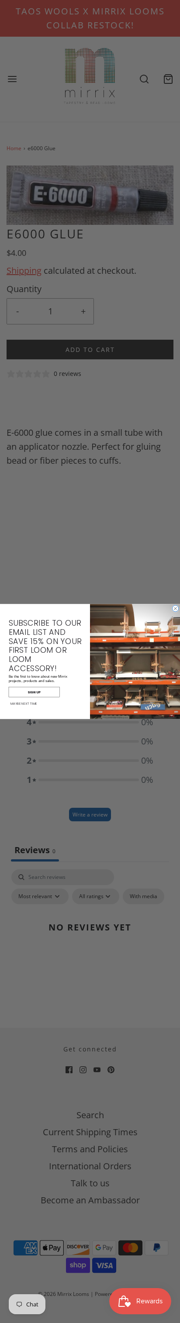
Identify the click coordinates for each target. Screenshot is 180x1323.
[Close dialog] (175, 608)
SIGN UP (34, 692)
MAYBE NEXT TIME (23, 704)
